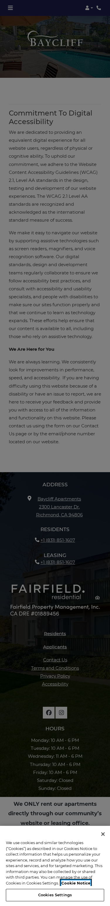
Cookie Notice (75, 883)
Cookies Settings (55, 894)
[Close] (103, 834)
